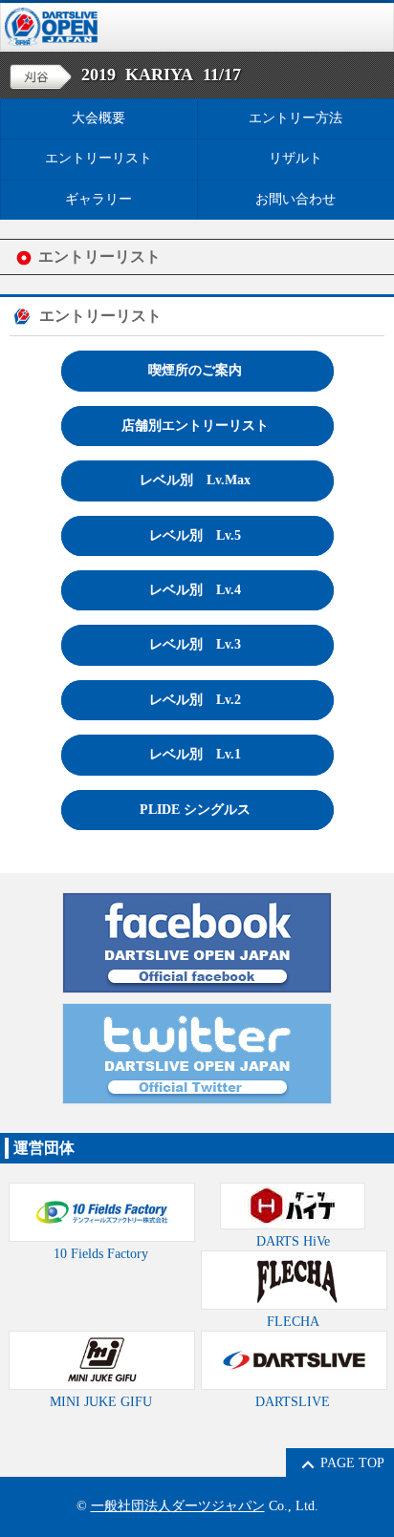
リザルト (295, 158)
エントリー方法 (295, 118)
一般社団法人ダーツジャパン (178, 1506)
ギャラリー (98, 199)
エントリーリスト (98, 158)
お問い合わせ (295, 199)
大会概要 (98, 118)
